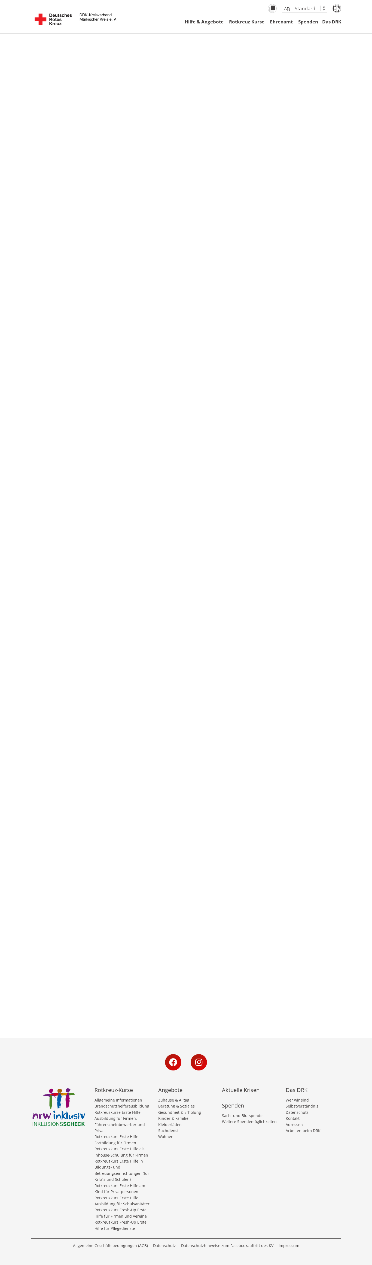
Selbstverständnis (302, 1106)
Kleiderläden (170, 1124)
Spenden (308, 22)
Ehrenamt (281, 22)
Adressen (294, 1124)
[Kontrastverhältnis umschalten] (272, 8)
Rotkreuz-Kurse (246, 22)
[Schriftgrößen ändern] (302, 8)
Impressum (289, 1245)
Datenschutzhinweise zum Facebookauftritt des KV (227, 1245)
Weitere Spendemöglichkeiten (249, 1121)
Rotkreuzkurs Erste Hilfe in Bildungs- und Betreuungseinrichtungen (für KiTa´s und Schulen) (121, 1170)
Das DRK (331, 22)
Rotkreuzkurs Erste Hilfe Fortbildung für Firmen (116, 1139)
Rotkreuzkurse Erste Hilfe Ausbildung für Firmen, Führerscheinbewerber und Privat (119, 1121)
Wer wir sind (297, 1100)
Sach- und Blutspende (242, 1115)
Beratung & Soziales (176, 1106)
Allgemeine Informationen (118, 1100)
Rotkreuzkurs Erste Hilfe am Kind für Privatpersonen (119, 1188)
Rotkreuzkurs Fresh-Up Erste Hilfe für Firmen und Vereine (120, 1212)
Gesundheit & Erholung (179, 1112)
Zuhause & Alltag (173, 1100)
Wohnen (165, 1136)
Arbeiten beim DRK (303, 1130)
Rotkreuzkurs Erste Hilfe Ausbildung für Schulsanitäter (122, 1200)
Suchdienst (168, 1130)
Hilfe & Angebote (204, 22)
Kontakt (293, 1118)
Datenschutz (297, 1112)
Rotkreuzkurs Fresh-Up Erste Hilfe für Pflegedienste (120, 1225)
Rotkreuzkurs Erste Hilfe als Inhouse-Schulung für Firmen (121, 1151)
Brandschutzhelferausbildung (121, 1106)
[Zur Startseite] (75, 22)
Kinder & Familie (173, 1118)
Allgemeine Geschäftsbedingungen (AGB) (110, 1245)
